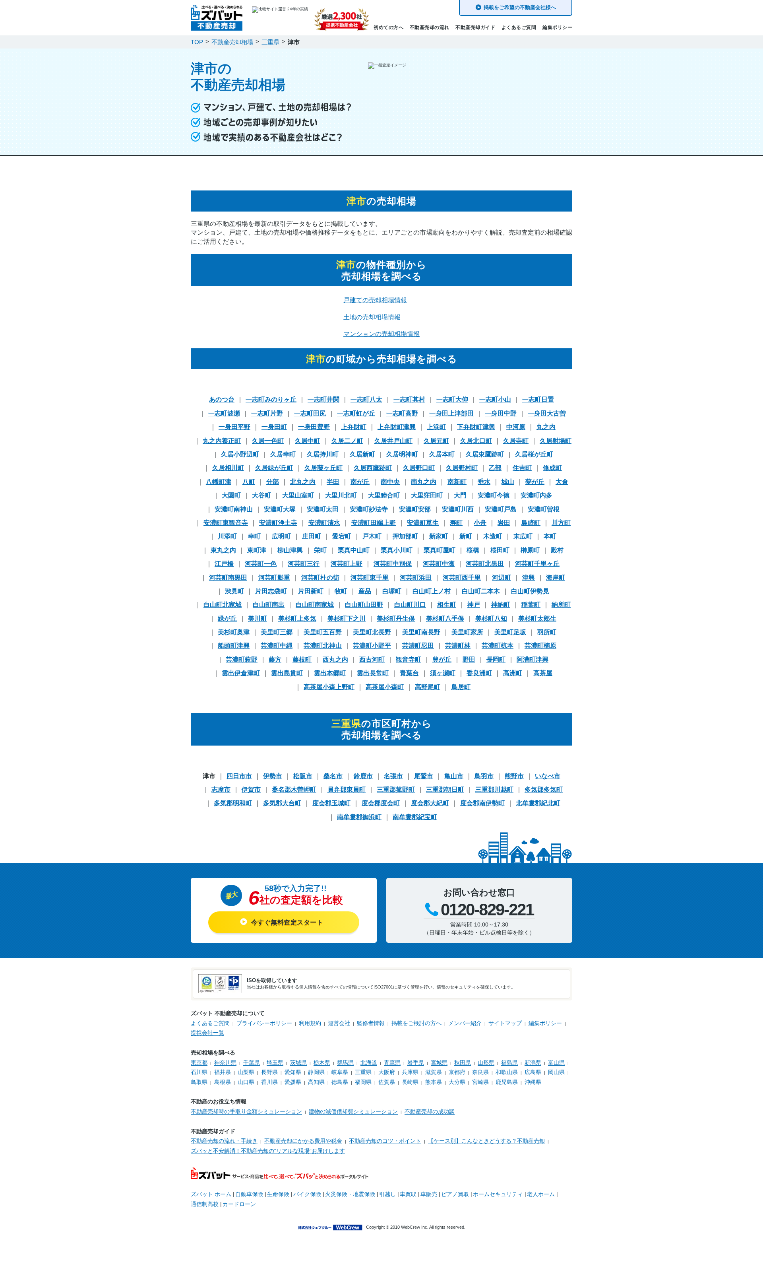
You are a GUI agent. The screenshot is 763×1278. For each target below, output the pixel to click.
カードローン (239, 1204)
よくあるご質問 (519, 27)
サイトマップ (505, 1023)
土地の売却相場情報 (372, 317)
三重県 (363, 1072)
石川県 (199, 1072)
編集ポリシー (557, 27)
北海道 (368, 1062)
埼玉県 (275, 1062)
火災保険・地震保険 (350, 1194)
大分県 (457, 1082)
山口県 (246, 1082)
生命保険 (278, 1194)
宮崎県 (480, 1082)
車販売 (428, 1194)
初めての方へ (388, 27)
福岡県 (363, 1082)
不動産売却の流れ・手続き (224, 1141)
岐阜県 (339, 1072)
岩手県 (415, 1062)
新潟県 (533, 1062)
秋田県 (462, 1062)
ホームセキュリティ (498, 1194)
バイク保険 (307, 1194)
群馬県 (345, 1062)
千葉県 (251, 1062)
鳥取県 (199, 1082)
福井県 (222, 1072)
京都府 (457, 1072)
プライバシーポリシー (264, 1023)
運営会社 (339, 1023)
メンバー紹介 (465, 1023)
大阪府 (386, 1072)
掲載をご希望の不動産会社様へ (520, 7)
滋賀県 (433, 1072)
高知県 (316, 1082)
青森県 (392, 1062)
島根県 (222, 1082)
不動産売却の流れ (429, 27)
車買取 (408, 1194)
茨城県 (298, 1062)
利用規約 (310, 1023)
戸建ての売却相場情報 (375, 300)
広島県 (533, 1072)
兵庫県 (410, 1072)
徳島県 (339, 1082)
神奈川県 (225, 1062)
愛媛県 (293, 1082)
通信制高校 (205, 1204)
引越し (387, 1194)
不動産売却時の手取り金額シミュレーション (246, 1111)
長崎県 (410, 1082)
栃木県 (322, 1062)
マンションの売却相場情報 (381, 333)
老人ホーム (541, 1194)
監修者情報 (371, 1023)
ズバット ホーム (211, 1194)
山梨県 (246, 1072)
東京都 (199, 1062)
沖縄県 (533, 1082)
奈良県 (480, 1072)
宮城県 (439, 1062)
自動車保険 (249, 1194)
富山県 (556, 1062)
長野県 (269, 1072)
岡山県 (556, 1072)
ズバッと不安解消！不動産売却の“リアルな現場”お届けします (268, 1151)
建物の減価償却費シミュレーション (353, 1111)
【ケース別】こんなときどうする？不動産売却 (486, 1141)
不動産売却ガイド (475, 27)
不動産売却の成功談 (430, 1111)
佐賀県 (386, 1082)
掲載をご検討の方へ (416, 1023)
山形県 (486, 1062)
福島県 (509, 1062)
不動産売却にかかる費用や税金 (303, 1141)
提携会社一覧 (207, 1032)
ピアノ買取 (455, 1194)
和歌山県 (507, 1072)
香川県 (269, 1082)
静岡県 (316, 1072)
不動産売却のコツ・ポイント (385, 1141)
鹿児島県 (507, 1082)
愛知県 (293, 1072)
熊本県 (433, 1082)
